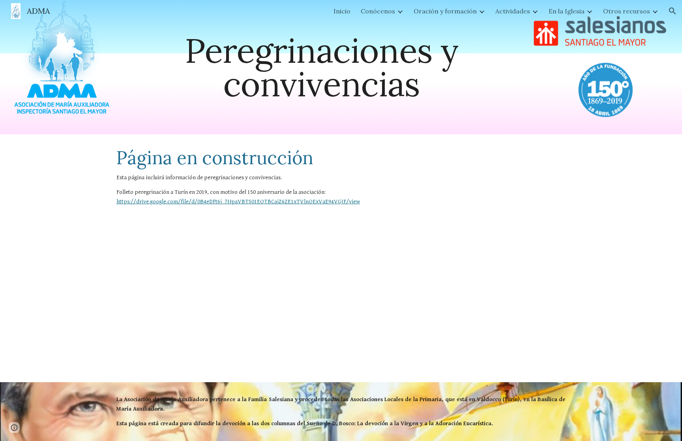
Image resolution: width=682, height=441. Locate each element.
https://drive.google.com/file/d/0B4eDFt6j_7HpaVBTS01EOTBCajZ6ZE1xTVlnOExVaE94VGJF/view (238, 201)
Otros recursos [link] (626, 11)
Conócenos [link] (378, 11)
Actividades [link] (512, 11)
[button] (672, 11)
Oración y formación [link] (445, 11)
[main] (321, 67)
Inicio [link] (342, 11)
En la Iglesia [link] (567, 11)
